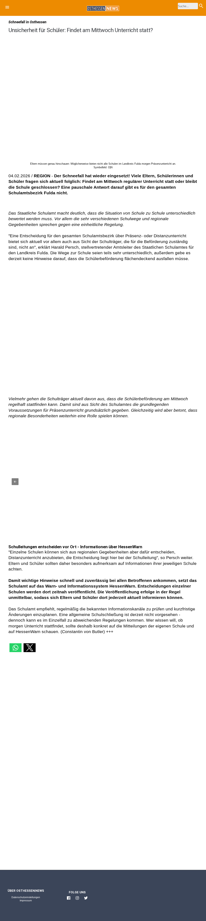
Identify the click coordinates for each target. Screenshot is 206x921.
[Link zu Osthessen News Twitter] (86, 900)
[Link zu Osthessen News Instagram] (77, 900)
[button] (7, 8)
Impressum (26, 900)
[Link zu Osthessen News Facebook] (69, 900)
